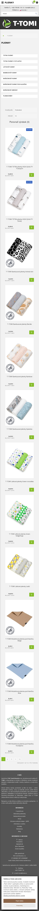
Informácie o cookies (19, 824)
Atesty (19, 819)
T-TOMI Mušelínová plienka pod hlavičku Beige (20, 640)
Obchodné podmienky (19, 813)
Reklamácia (19, 829)
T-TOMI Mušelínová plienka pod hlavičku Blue (20, 692)
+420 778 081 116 (16, 7)
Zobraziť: (10, 116)
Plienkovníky (7, 96)
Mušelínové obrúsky (10, 90)
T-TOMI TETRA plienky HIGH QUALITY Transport (19, 168)
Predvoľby (19, 905)
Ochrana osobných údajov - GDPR (19, 821)
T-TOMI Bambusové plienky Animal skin (19, 272)
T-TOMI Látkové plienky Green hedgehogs (19, 535)
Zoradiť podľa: (9, 110)
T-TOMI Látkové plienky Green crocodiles (19, 481)
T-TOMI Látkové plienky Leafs (19, 586)
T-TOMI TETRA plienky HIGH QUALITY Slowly (19, 220)
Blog (19, 831)
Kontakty (19, 826)
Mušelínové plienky (10, 78)
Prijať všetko (19, 901)
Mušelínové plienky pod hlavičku (15, 84)
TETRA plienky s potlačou (12, 61)
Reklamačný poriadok (19, 816)
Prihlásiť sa (15, 10)
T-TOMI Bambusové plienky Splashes (19, 429)
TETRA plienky (8, 55)
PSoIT (28, 909)
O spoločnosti (19, 811)
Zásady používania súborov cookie (14, 895)
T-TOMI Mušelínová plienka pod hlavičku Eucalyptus (20, 745)
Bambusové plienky (10, 73)
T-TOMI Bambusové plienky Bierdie (19, 324)
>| (19, 759)
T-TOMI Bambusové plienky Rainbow (19, 377)
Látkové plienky (9, 67)
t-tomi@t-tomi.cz (30, 7)
